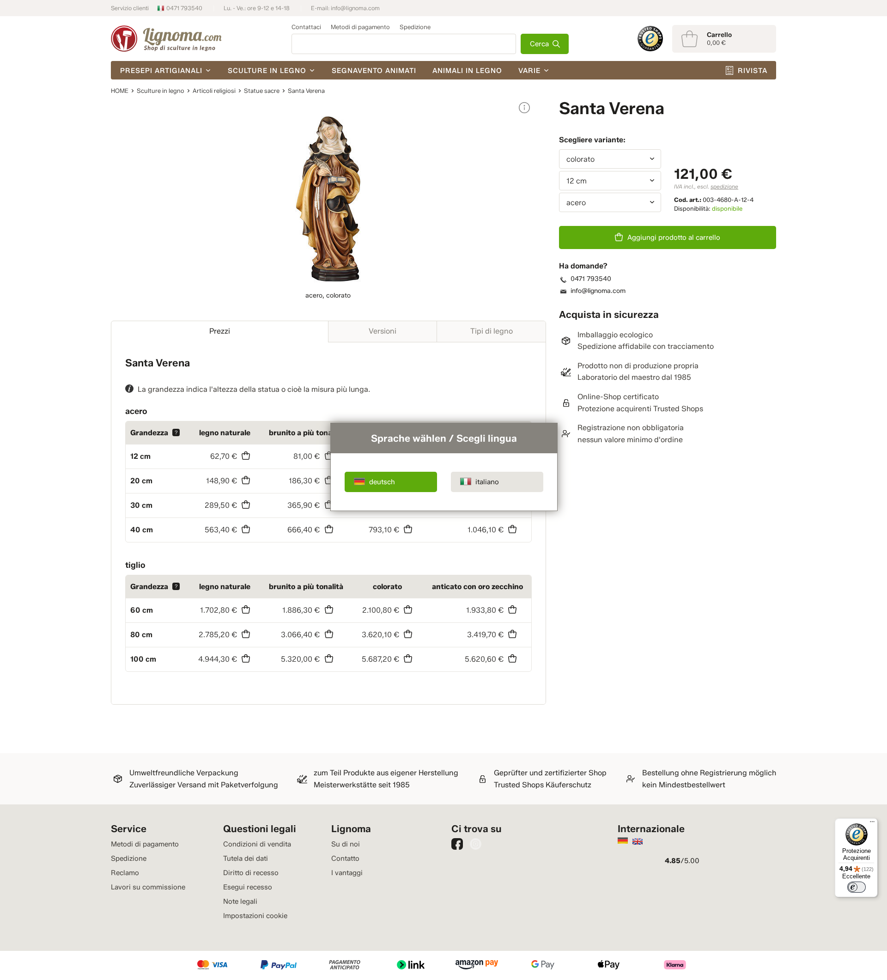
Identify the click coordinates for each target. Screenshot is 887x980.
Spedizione (415, 26)
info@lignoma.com (355, 8)
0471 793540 (184, 8)
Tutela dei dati (245, 858)
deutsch (382, 482)
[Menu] (872, 823)
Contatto (345, 858)
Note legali (240, 901)
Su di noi (345, 844)
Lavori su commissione (148, 887)
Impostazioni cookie (255, 916)
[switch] (856, 887)
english (637, 841)
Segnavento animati (374, 71)
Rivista (752, 71)
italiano (487, 482)
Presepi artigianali (161, 71)
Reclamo (125, 873)
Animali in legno (467, 71)
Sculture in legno (267, 71)
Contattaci (306, 26)
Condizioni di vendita (257, 844)
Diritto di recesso (251, 873)
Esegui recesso (247, 887)
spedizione (724, 186)
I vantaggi (347, 873)
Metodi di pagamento (360, 26)
